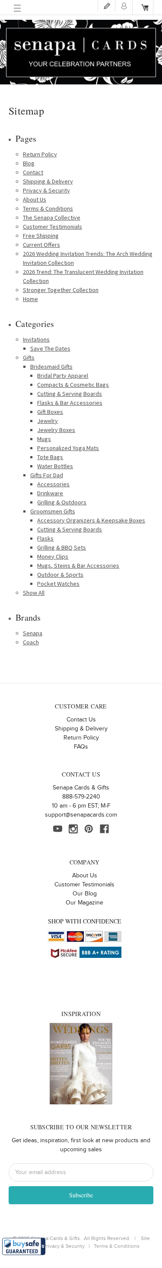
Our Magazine (84, 902)
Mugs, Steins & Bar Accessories (78, 565)
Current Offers (41, 245)
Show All (33, 593)
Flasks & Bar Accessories (69, 403)
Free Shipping (41, 235)
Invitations (36, 339)
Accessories (53, 484)
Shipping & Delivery (48, 181)
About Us (34, 199)
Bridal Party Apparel (62, 375)
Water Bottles (55, 466)
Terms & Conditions (48, 208)
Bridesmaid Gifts (51, 366)
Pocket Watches (58, 583)
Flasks (45, 538)
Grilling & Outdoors (61, 502)
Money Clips (52, 556)
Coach (31, 642)
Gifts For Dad (46, 475)
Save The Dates (50, 348)
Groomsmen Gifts (52, 511)
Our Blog (85, 893)
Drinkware (50, 493)
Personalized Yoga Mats (68, 448)
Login (124, 6)
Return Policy (40, 154)
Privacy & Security (46, 190)
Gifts (29, 357)
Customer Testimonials (52, 226)
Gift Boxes (50, 412)
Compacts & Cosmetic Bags (73, 384)
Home (30, 299)
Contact (33, 172)
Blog (29, 163)
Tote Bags (50, 457)
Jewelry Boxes (56, 430)
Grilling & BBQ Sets (61, 547)
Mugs (44, 439)
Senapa (32, 633)
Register (106, 6)
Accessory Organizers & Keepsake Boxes (91, 520)
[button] (23, 1246)
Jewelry (47, 421)
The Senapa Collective (51, 217)
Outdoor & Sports (60, 574)
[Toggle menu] (17, 8)
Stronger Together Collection (60, 290)
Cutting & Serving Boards (69, 394)
